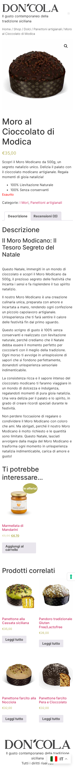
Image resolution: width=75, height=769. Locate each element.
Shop (17, 29)
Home (6, 29)
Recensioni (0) (46, 216)
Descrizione (18, 216)
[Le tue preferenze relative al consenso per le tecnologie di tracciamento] (71, 577)
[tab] (17, 216)
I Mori (24, 202)
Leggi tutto (14, 639)
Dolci (27, 29)
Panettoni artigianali (48, 29)
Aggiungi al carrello (14, 548)
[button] (69, 13)
